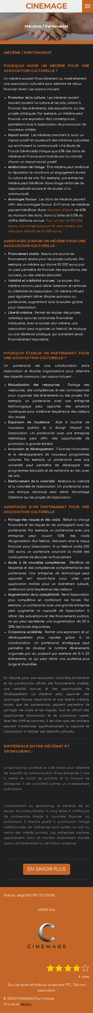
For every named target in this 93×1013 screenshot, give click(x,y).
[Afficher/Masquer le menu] (87, 6)
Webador (26, 1004)
